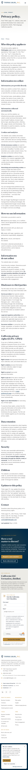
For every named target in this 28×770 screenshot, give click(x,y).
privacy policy (7, 644)
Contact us (3, 735)
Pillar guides (18, 700)
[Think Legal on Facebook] (10, 692)
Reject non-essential (9, 764)
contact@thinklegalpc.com (9, 519)
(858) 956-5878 (7, 673)
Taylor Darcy (18, 717)
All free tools (4, 726)
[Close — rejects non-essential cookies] (24, 747)
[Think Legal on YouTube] (6, 692)
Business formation (5, 700)
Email (4, 608)
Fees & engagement (20, 722)
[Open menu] (25, 2)
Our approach (18, 719)
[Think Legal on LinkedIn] (2, 692)
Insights (17, 702)
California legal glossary (20, 705)
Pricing (16, 724)
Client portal (4, 737)
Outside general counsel (7, 708)
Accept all (7, 760)
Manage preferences (17, 766)
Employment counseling (6, 705)
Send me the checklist (14, 639)
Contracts (3, 702)
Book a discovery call (6, 732)
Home (2, 39)
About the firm (18, 714)
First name (6, 602)
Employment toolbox (6, 719)
